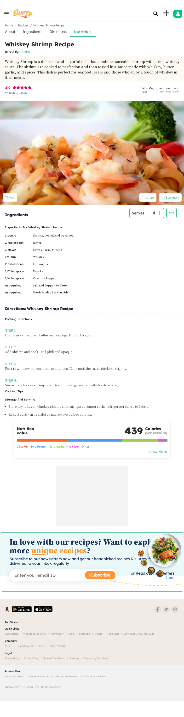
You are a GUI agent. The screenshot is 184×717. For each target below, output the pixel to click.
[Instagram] (174, 609)
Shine (85, 676)
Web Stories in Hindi (34, 633)
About (8, 646)
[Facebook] (157, 609)
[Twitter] (166, 609)
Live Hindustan (36, 676)
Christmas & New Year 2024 (139, 633)
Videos (98, 633)
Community (57, 633)
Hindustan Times (14, 676)
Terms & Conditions (53, 658)
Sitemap (74, 658)
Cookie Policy (31, 658)
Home (9, 25)
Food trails (113, 633)
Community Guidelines (95, 658)
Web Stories (11, 633)
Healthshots (100, 676)
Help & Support (25, 646)
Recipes (23, 25)
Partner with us (57, 646)
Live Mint (55, 676)
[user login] (177, 14)
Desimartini (71, 676)
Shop (71, 633)
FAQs (41, 646)
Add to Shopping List (171, 213)
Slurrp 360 (84, 633)
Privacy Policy (12, 658)
